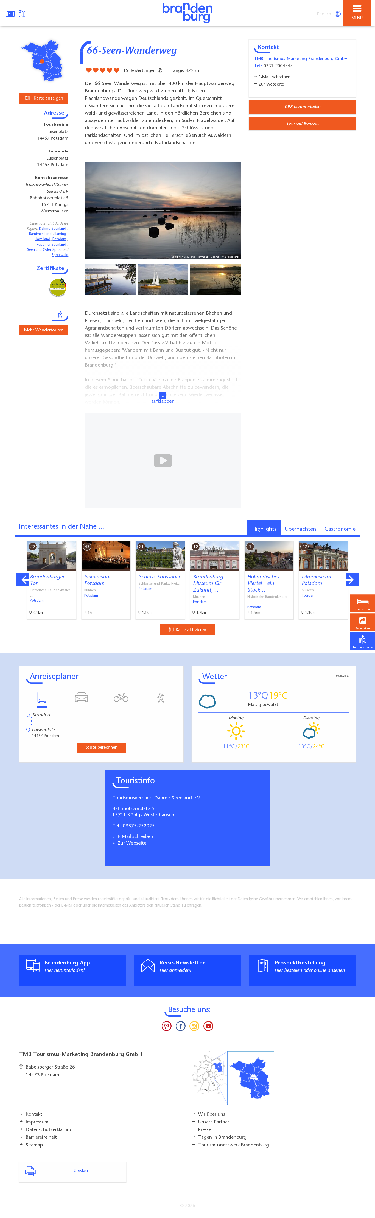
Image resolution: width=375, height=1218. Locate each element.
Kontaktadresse (51, 178)
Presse (204, 1130)
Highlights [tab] (264, 529)
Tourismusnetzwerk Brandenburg (233, 1145)
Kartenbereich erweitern (340, 537)
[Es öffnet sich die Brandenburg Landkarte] (23, 13)
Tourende (58, 152)
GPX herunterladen (302, 107)
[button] (362, 622)
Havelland (42, 239)
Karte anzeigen (47, 98)
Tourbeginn (55, 125)
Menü (357, 18)
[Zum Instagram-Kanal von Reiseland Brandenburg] (194, 1027)
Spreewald (60, 255)
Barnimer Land (40, 234)
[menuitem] (324, 14)
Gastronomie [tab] (340, 529)
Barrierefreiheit (41, 1137)
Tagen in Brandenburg (222, 1137)
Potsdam (59, 239)
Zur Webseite (131, 843)
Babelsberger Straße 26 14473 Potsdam (50, 1071)
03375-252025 (139, 826)
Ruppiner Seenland (51, 244)
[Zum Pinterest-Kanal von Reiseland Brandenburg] (166, 1027)
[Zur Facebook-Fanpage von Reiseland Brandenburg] (181, 1027)
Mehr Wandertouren (43, 330)
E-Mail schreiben (134, 836)
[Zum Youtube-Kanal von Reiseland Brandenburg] (208, 1027)
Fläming (60, 234)
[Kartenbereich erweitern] (367, 537)
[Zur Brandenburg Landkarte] (233, 1081)
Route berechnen (101, 747)
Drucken (81, 1171)
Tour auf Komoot (302, 123)
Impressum (37, 1122)
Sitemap (34, 1145)
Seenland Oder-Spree (44, 250)
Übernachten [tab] (300, 529)
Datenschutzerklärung (49, 1130)
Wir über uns (211, 1114)
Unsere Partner (213, 1122)
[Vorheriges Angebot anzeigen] (22, 579)
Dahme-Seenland (52, 229)
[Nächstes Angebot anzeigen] (352, 579)
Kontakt (34, 1114)
